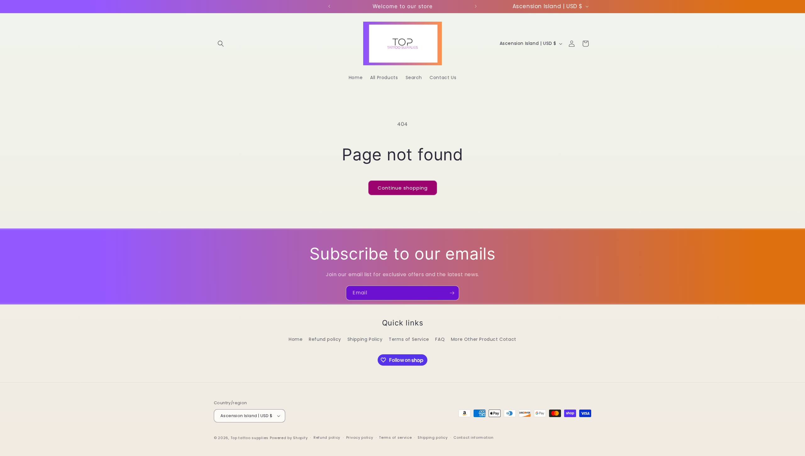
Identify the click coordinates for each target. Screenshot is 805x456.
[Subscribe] (452, 293)
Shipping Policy (365, 339)
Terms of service (395, 437)
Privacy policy (359, 437)
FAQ (440, 339)
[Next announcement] (476, 6)
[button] (221, 44)
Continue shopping (403, 188)
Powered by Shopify (289, 437)
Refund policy (325, 339)
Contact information (473, 437)
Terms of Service (409, 339)
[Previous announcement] (329, 6)
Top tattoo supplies (250, 437)
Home (296, 339)
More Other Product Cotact (483, 339)
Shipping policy (433, 437)
